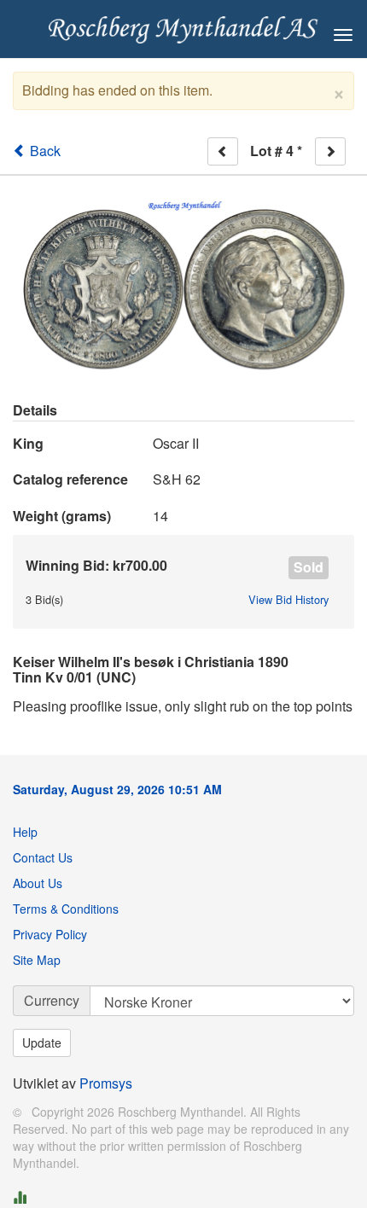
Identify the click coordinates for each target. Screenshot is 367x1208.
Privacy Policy (50, 934)
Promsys (105, 1083)
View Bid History (288, 599)
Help (25, 831)
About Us (37, 882)
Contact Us (43, 857)
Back (43, 150)
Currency (51, 1000)
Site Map (37, 959)
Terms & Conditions (66, 908)
